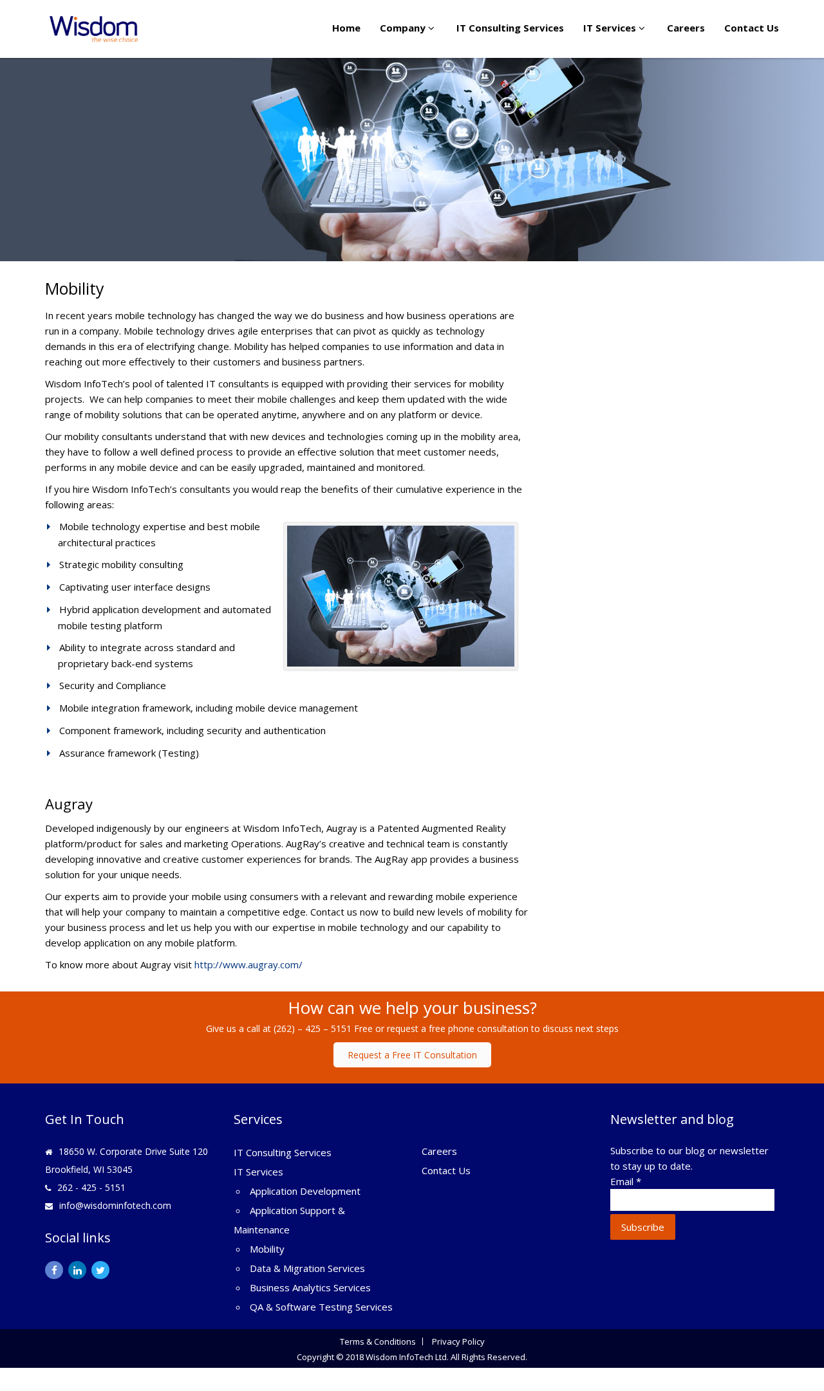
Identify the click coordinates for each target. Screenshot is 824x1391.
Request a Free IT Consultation (412, 1055)
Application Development (305, 1190)
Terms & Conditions (378, 1341)
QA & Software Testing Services (321, 1306)
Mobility (267, 1248)
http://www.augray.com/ (248, 964)
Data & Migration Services (307, 1268)
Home (346, 27)
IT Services (611, 27)
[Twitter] (100, 1270)
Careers (686, 27)
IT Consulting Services (510, 27)
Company (404, 27)
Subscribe (642, 1227)
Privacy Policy (458, 1341)
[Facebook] (54, 1270)
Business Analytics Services (310, 1287)
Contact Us (751, 27)
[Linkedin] (77, 1270)
